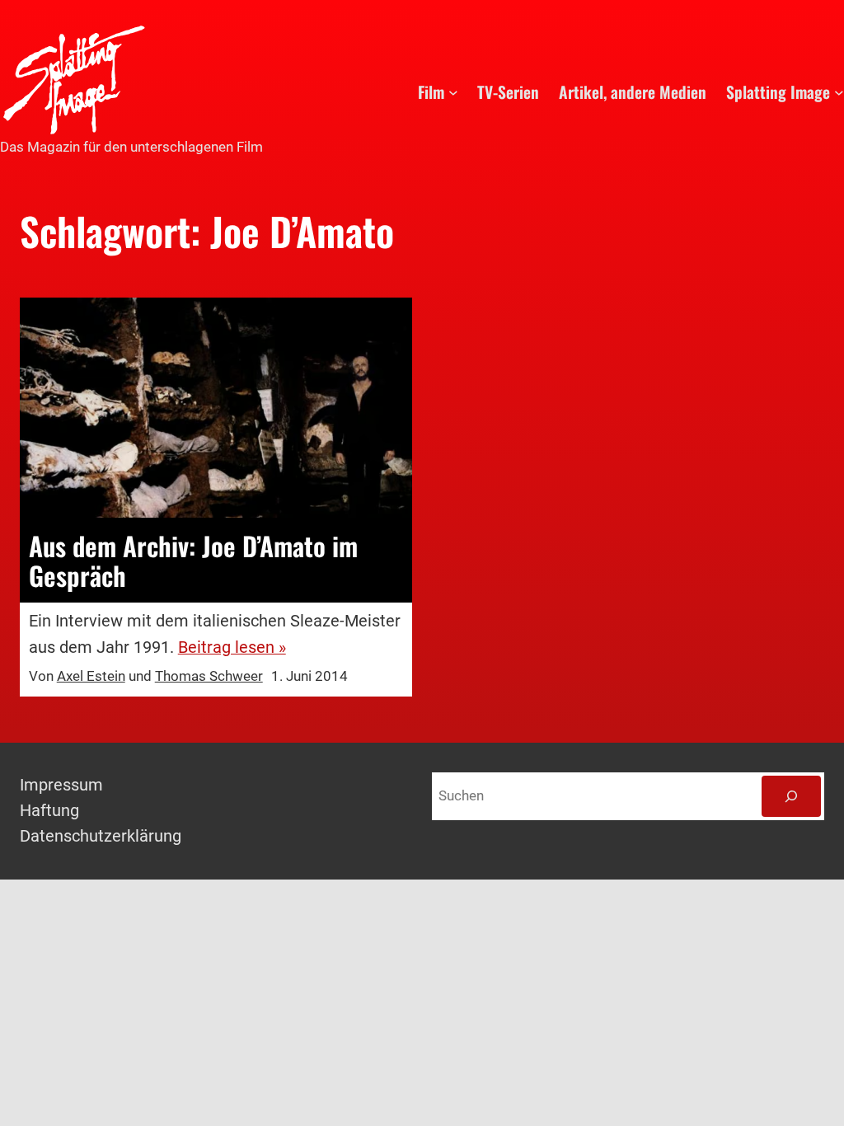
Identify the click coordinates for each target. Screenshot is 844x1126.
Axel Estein (91, 676)
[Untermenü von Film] (453, 92)
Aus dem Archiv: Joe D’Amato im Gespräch (193, 560)
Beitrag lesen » (232, 647)
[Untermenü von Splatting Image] (839, 92)
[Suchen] (791, 796)
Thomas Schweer (209, 676)
